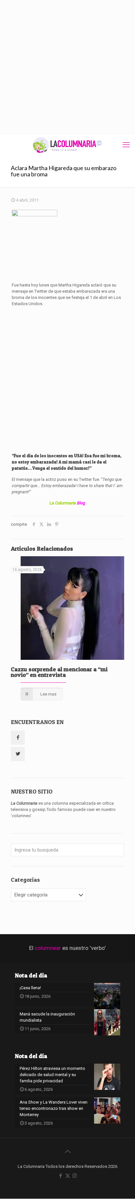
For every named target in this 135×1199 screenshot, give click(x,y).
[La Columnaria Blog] (67, 145)
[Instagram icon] (74, 1176)
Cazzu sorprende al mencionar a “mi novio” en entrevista (59, 672)
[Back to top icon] (67, 1151)
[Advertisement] (67, 67)
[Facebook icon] (60, 1176)
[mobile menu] (126, 144)
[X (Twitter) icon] (67, 1176)
